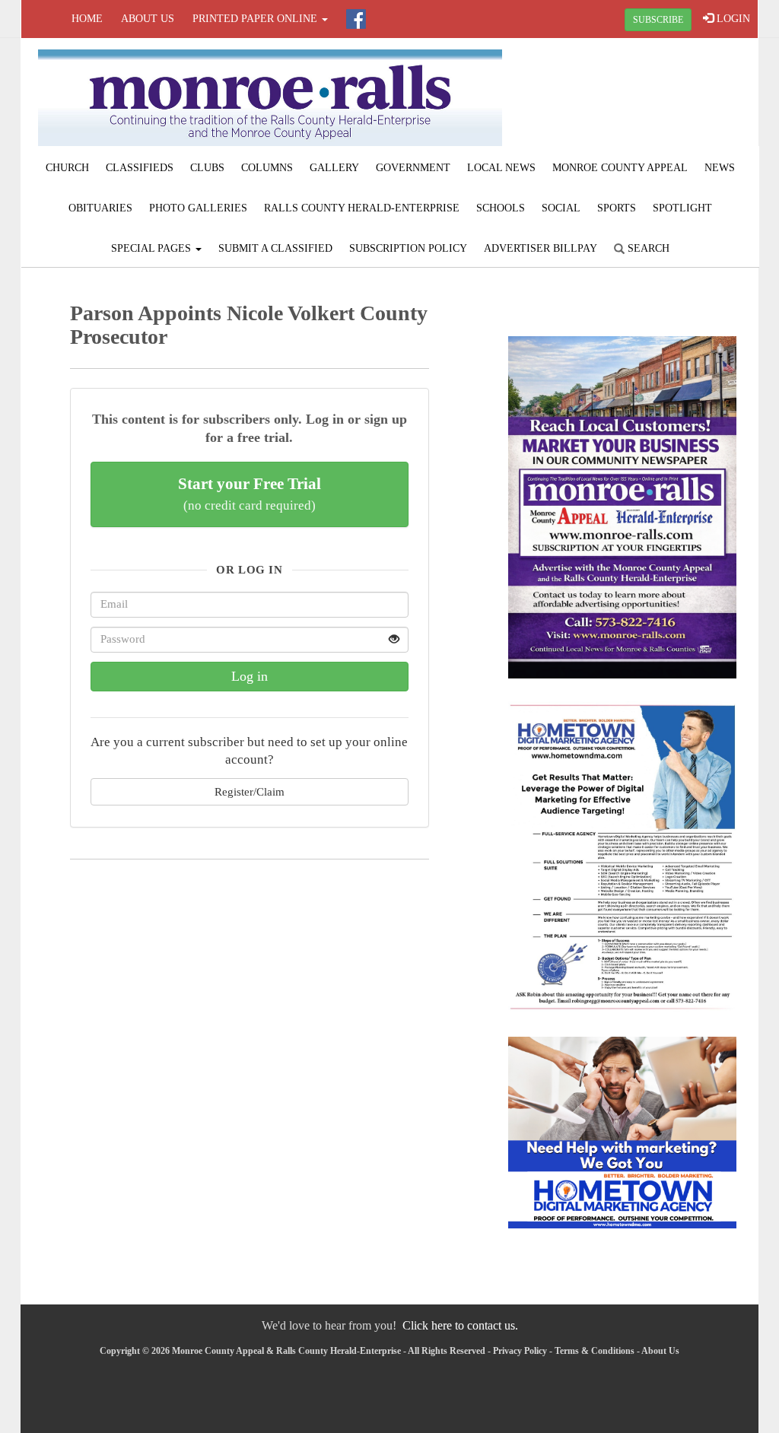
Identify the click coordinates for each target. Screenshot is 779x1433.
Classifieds (139, 167)
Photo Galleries (198, 208)
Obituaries (100, 208)
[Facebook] (356, 19)
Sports (616, 208)
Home (87, 18)
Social (561, 208)
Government (413, 167)
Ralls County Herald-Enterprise (361, 208)
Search (647, 248)
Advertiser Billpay (540, 248)
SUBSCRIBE (658, 19)
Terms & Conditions (594, 1351)
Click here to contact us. (460, 1325)
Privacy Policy (520, 1351)
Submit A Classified (275, 248)
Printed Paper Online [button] (256, 18)
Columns (267, 167)
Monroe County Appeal (620, 167)
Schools (500, 208)
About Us (147, 18)
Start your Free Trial (249, 494)
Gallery (334, 167)
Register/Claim (250, 791)
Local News (501, 167)
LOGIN (732, 18)
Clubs (207, 167)
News (719, 167)
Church (67, 167)
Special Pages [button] (152, 248)
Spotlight (682, 208)
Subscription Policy (408, 248)
